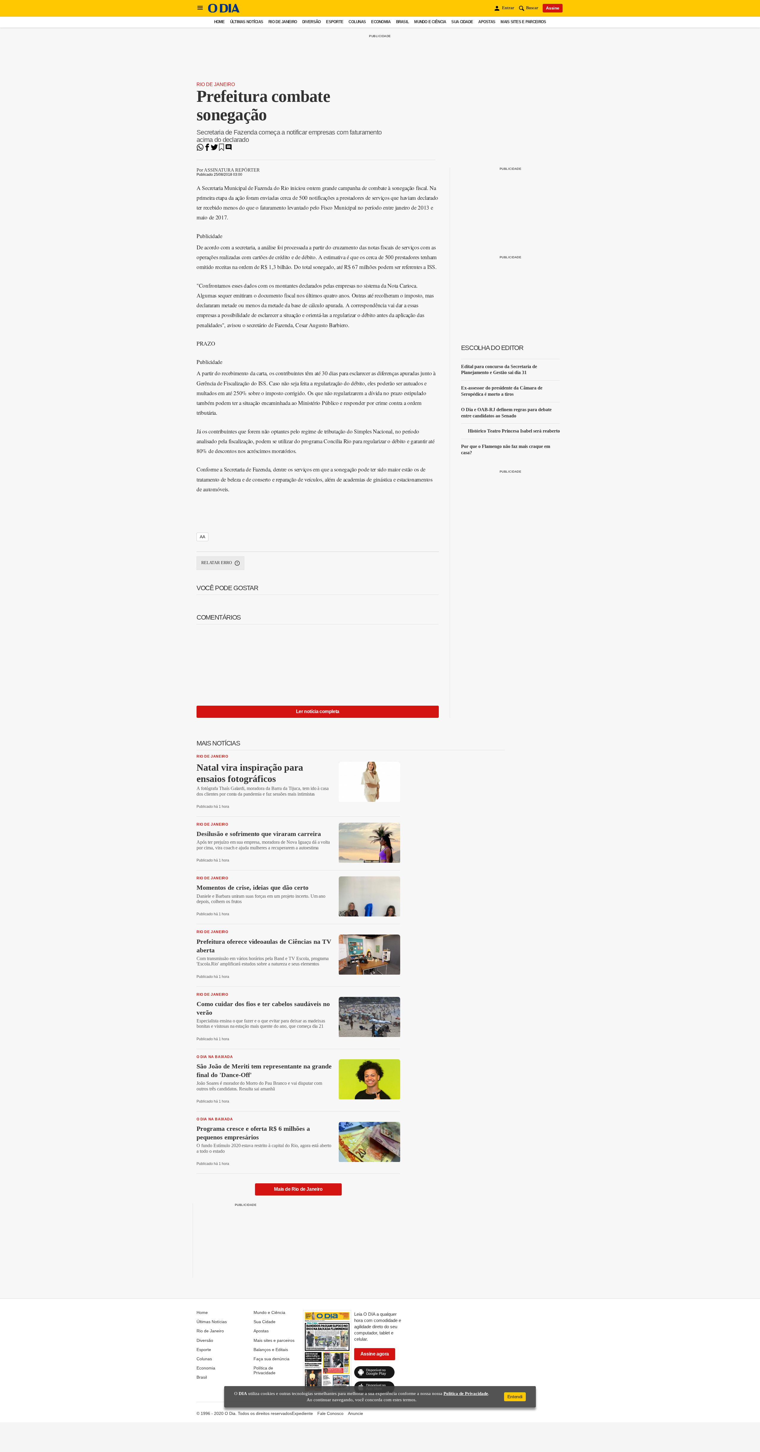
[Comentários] (228, 149)
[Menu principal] (200, 8)
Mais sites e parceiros (523, 22)
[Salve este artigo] (221, 149)
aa (202, 536)
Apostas (486, 22)
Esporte (334, 22)
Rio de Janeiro (282, 22)
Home (219, 22)
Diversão (311, 22)
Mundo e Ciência (430, 22)
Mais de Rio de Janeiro (298, 1189)
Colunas (357, 22)
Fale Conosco (330, 1413)
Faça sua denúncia (271, 1358)
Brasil (402, 22)
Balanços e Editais (271, 1349)
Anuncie (355, 1413)
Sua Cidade (462, 22)
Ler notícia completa (317, 711)
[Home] (224, 11)
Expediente (302, 1413)
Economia (380, 22)
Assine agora (374, 1353)
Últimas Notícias (246, 22)
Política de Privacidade (265, 1370)
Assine (552, 8)
